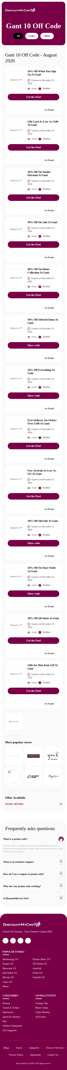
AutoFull (37, 968)
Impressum (35, 1054)
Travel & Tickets (11, 1007)
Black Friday (41, 1007)
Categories (34, 1047)
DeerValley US (10, 972)
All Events (40, 1016)
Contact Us (53, 1054)
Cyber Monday (42, 1012)
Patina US (37, 972)
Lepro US (7, 981)
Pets (5, 1021)
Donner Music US (41, 959)
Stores (19, 1047)
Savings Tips (41, 1003)
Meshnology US (10, 959)
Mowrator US (9, 968)
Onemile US (39, 977)
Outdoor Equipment (12, 1025)
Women (6, 1003)
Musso (6, 986)
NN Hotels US (40, 963)
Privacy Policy (16, 1054)
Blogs (6, 1047)
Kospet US (8, 963)
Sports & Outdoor (11, 1016)
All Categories (9, 1030)
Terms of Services (54, 1047)
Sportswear (8, 1012)
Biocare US (8, 977)
